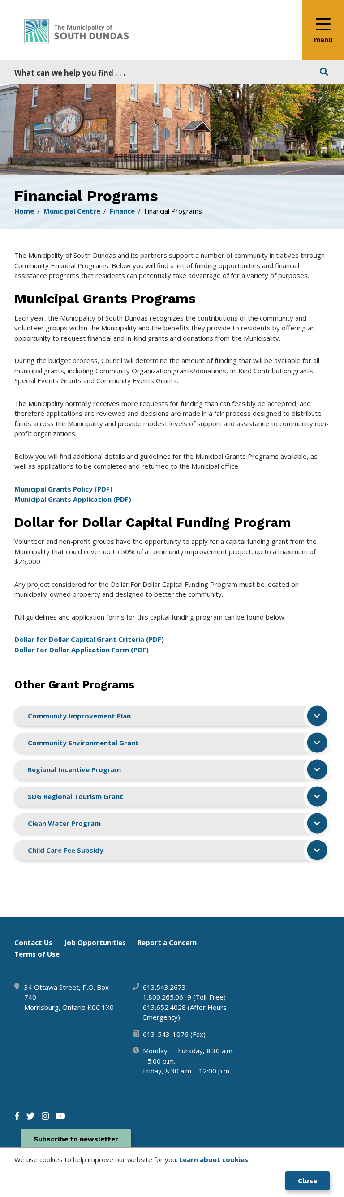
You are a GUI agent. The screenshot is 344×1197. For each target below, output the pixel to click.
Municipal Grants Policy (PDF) (63, 488)
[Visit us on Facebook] (17, 1115)
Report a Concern (167, 942)
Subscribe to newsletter (76, 1139)
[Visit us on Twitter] (30, 1115)
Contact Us (33, 942)
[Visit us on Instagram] (45, 1115)
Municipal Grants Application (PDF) (73, 499)
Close (307, 1181)
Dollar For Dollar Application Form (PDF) (81, 649)
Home (24, 210)
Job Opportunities (95, 942)
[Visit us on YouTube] (60, 1115)
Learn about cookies (213, 1159)
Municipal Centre (71, 210)
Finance (122, 210)
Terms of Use (37, 953)
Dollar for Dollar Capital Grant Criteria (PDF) (89, 639)
